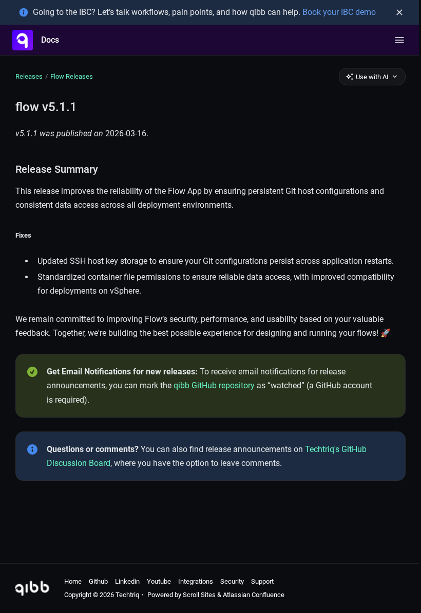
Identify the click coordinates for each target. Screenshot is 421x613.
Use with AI (372, 77)
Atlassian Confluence (253, 595)
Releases (29, 76)
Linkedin (127, 581)
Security (232, 581)
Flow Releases (71, 76)
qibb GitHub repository (214, 385)
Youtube (159, 581)
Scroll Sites (199, 595)
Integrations (195, 581)
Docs (50, 40)
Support (262, 581)
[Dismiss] (399, 12)
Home (73, 581)
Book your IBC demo (339, 12)
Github (98, 581)
